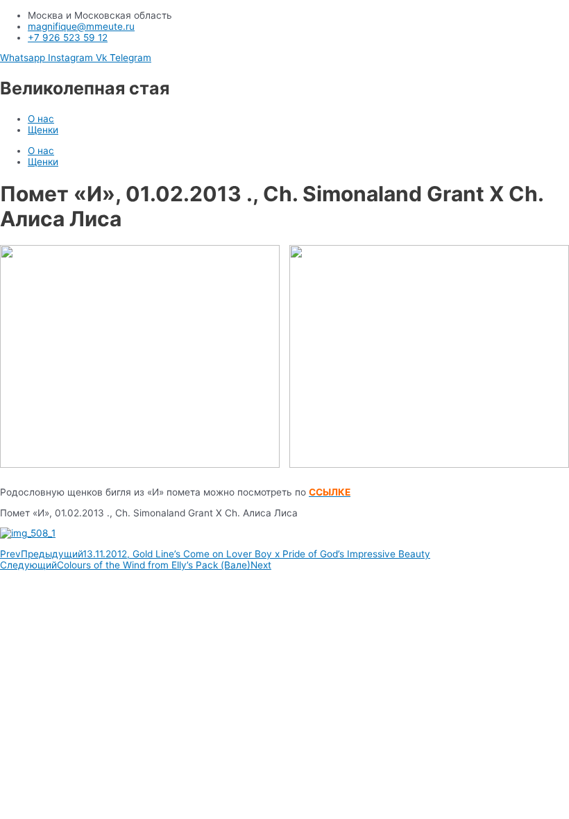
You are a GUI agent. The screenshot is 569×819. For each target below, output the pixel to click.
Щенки (43, 129)
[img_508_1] (284, 533)
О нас (41, 118)
